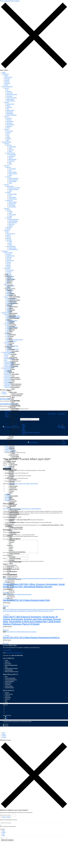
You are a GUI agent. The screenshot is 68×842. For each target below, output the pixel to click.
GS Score (8, 176)
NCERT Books (5, 74)
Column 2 (6, 116)
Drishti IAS (9, 227)
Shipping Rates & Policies (11, 668)
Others (10, 151)
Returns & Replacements (11, 665)
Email (5, 558)
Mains (10, 243)
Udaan (10, 213)
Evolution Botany (10, 101)
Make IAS (11, 520)
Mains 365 (11, 150)
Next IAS (8, 229)
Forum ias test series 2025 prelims (30, 432)
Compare (7, 582)
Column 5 (6, 143)
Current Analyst (12, 181)
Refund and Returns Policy (11, 671)
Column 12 (10, 555)
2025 (3, 830)
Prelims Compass (12, 173)
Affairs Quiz (11, 224)
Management (9, 113)
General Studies (10, 124)
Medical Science (10, 110)
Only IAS (8, 210)
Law (7, 89)
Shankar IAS (9, 200)
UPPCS (9, 507)
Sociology (6, 80)
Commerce (9, 118)
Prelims (10, 241)
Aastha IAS (12, 502)
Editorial (10, 157)
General (11, 550)
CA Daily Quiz (11, 156)
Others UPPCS (13, 515)
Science (6, 75)
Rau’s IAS (8, 167)
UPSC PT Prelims (8, 252)
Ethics (7, 134)
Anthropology (9, 121)
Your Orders (8, 663)
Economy (8, 138)
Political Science (8, 77)
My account (8, 697)
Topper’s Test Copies (11, 97)
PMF (7, 232)
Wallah (11, 497)
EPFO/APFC (12, 517)
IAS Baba (8, 192)
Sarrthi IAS (9, 240)
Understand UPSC (10, 246)
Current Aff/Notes (6, 142)
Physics (8, 105)
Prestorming (11, 205)
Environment (9, 131)
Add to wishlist (8, 467)
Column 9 (9, 525)
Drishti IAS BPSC (13, 496)
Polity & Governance (14, 553)
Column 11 (10, 545)
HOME (3, 72)
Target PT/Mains (12, 202)
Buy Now (10, 840)
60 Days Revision (12, 199)
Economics (7, 82)
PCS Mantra (12, 522)
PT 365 (10, 148)
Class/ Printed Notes (7, 86)
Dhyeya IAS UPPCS (14, 514)
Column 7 (6, 184)
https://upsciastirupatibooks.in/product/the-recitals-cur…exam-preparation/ (22, 508)
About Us (7, 662)
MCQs (10, 162)
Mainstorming (12, 203)
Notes (9, 195)
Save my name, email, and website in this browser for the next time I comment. (24, 561)
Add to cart (4, 840)
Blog (6, 667)
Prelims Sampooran (13, 178)
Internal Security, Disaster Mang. (17, 552)
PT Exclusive (11, 161)
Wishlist (7, 692)
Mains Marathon (12, 222)
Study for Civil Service (14, 509)
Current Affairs (12, 146)
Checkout (7, 699)
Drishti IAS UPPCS (14, 512)
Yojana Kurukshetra (13, 189)
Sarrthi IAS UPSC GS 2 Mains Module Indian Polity (26, 600)
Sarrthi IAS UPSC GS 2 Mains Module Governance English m (31, 637)
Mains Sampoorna (13, 180)
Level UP (8, 235)
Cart (6, 700)
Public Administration (11, 94)
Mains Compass (12, 172)
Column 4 (6, 102)
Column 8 (6, 208)
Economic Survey (10, 233)
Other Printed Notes (11, 115)
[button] (63, 426)
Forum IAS (9, 218)
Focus (9, 170)
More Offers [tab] (8, 497)
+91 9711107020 (51, 413)
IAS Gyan (8, 237)
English (8, 137)
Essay (7, 135)
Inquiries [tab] (7, 500)
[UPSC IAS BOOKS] (9, 1)
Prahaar (10, 211)
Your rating (6, 539)
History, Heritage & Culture (16, 528)
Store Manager (61, 413)
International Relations (15, 538)
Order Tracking (9, 694)
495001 (4, 832)
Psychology (7, 78)
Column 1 (6, 129)
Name (5, 555)
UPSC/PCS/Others (9, 687)
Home (6, 446)
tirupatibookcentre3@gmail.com (14, 653)
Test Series (5, 251)
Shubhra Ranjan (13, 486)
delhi (3, 834)
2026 (3, 835)
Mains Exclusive (12, 159)
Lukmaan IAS (12, 487)
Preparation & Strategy (15, 558)
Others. (10, 244)
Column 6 (6, 165)
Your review (6, 552)
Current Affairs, (12, 197)
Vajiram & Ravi (10, 186)
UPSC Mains (7, 268)
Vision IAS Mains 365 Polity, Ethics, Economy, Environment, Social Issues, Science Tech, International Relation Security (34, 585)
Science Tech (9, 93)
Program (10, 225)
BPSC (8, 494)
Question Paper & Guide (15, 561)
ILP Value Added (12, 194)
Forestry (8, 132)
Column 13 (7, 230)
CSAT (7, 140)
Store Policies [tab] (8, 499)
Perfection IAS (13, 501)
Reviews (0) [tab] (8, 495)
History (6, 85)
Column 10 (10, 535)
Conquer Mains (12, 248)
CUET (7, 108)
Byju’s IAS (8, 238)
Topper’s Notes (10, 99)
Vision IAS (8, 145)
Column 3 (6, 88)
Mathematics (9, 112)
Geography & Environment (16, 527)
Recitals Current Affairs (14, 188)
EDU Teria (11, 499)
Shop (6, 702)
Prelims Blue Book (13, 249)
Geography (7, 83)
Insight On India (10, 153)
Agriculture (9, 123)
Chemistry (8, 120)
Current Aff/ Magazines (11, 679)
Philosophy (9, 107)
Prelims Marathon (13, 221)
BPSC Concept (13, 504)
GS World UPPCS (13, 510)
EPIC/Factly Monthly (13, 219)
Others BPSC (12, 505)
